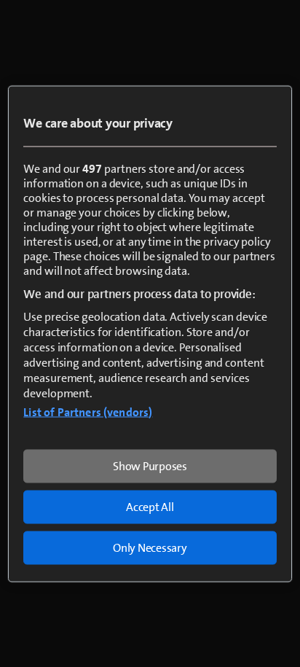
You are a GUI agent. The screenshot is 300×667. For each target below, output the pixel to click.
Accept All (150, 506)
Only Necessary (150, 547)
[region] (149, 333)
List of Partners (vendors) (87, 411)
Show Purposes (150, 465)
